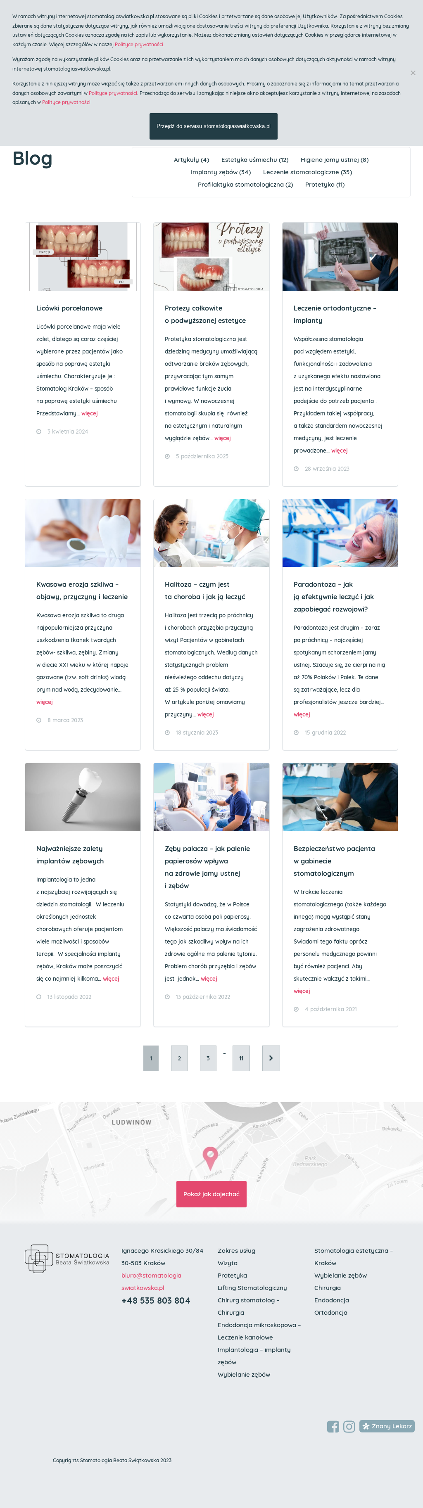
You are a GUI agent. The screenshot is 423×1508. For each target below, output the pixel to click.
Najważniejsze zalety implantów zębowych (70, 854)
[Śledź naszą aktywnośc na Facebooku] (333, 1427)
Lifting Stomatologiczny (252, 1288)
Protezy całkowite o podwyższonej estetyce (205, 314)
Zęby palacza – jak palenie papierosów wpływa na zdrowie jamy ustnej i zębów (207, 867)
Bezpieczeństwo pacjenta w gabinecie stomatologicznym (334, 860)
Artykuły (186, 160)
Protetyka (320, 184)
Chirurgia (327, 1288)
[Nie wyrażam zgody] (413, 73)
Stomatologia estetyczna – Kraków (353, 1257)
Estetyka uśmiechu (249, 160)
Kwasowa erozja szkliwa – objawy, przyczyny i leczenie (82, 590)
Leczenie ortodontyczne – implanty (335, 314)
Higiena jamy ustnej (330, 160)
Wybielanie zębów (244, 1374)
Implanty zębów (214, 172)
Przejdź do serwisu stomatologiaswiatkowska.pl (214, 126)
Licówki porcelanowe (69, 308)
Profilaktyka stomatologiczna (241, 184)
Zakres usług (236, 1250)
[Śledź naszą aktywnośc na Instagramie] (349, 1427)
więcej (89, 413)
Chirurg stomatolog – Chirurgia (249, 1306)
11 (241, 1058)
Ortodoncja (330, 1312)
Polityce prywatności (139, 44)
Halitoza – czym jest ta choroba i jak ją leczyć (205, 590)
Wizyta (228, 1263)
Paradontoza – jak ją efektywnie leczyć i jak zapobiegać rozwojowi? (334, 596)
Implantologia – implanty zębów (254, 1356)
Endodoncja (331, 1300)
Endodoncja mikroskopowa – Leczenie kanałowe (259, 1331)
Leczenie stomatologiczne (301, 172)
